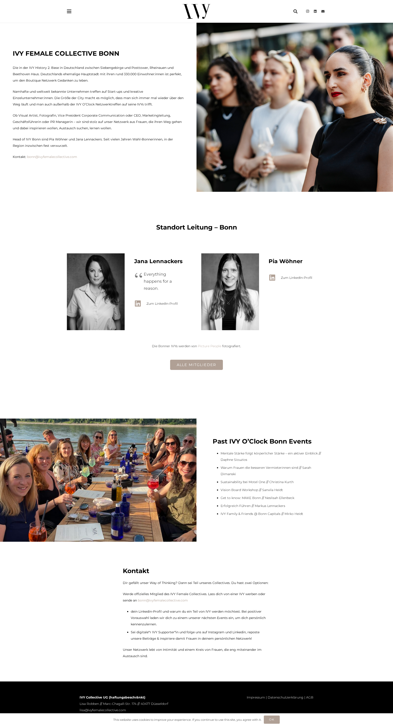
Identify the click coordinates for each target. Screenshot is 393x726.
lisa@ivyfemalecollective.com (103, 710)
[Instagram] (307, 11)
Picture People (209, 346)
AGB (309, 697)
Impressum (256, 697)
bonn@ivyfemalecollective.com (52, 157)
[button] (69, 11)
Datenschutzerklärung (285, 697)
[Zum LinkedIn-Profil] (140, 303)
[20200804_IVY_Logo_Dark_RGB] (196, 11)
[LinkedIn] (315, 11)
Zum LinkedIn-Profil (162, 304)
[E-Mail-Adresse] (323, 11)
